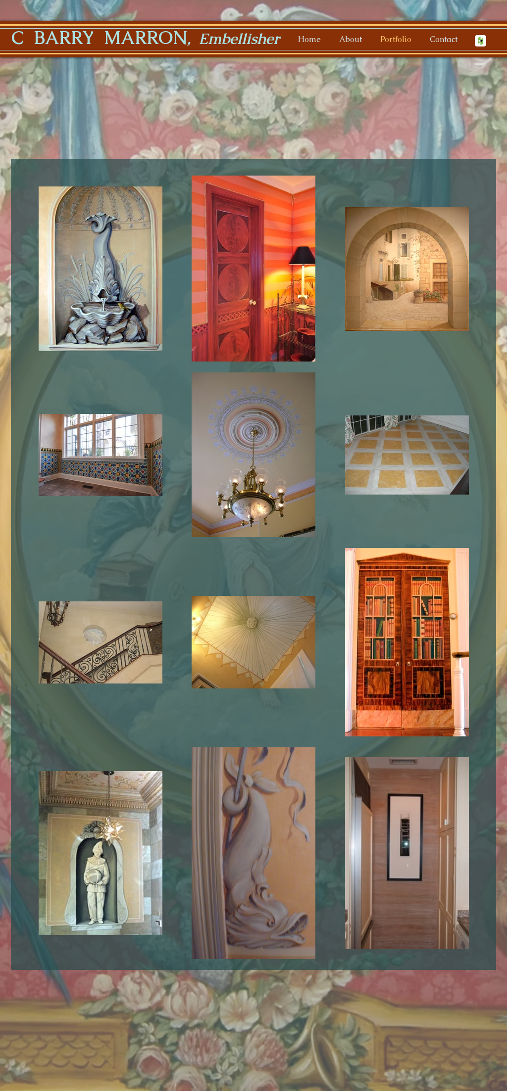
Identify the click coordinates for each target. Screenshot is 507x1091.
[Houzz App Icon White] (480, 40)
